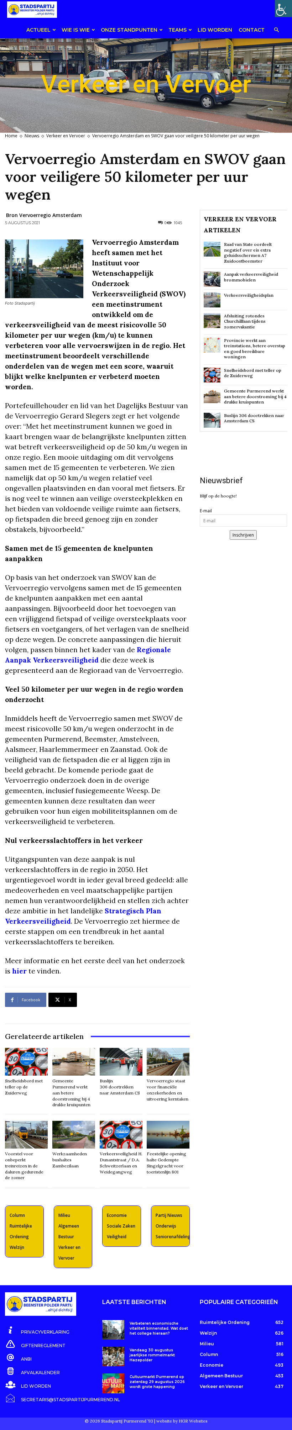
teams (177, 30)
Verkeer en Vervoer (65, 136)
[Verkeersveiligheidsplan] (212, 299)
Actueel (38, 30)
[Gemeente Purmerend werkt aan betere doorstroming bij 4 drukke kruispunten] (73, 1062)
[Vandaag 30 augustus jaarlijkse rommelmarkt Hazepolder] (113, 1356)
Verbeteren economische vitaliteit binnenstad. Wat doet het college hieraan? (159, 1328)
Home (11, 136)
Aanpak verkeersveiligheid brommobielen (251, 277)
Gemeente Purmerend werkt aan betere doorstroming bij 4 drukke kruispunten (71, 1092)
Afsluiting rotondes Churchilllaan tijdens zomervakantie (245, 321)
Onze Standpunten (129, 30)
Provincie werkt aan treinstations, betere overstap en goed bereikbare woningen (254, 349)
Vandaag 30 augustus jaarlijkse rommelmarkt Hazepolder (152, 1355)
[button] (276, 30)
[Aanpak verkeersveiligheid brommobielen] (212, 278)
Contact (252, 30)
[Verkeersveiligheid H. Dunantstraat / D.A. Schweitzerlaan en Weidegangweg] (121, 1135)
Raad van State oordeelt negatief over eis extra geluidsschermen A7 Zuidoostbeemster (248, 253)
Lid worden (215, 30)
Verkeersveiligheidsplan (248, 295)
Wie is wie (76, 30)
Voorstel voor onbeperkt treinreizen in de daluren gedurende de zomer (24, 1165)
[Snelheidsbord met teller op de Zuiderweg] (26, 1062)
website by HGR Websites (182, 1421)
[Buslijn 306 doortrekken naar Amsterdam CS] (121, 1062)
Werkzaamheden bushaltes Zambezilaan (69, 1159)
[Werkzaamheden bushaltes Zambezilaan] (73, 1135)
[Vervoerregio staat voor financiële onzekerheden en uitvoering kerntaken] (168, 1062)
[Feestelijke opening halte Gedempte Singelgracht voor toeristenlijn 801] (168, 1135)
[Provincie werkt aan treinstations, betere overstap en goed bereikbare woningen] (212, 345)
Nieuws (32, 136)
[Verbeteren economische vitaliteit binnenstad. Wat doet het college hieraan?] (113, 1330)
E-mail (206, 511)
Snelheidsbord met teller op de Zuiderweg (24, 1087)
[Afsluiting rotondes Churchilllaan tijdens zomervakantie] (212, 320)
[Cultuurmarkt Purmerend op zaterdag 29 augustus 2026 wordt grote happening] (113, 1383)
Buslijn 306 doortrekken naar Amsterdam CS (120, 1087)
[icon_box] (37, 1330)
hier (19, 971)
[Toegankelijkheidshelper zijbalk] (283, 8)
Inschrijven (243, 535)
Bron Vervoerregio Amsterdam (44, 215)
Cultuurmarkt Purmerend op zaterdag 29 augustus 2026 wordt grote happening (157, 1381)
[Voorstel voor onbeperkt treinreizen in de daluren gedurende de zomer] (26, 1135)
